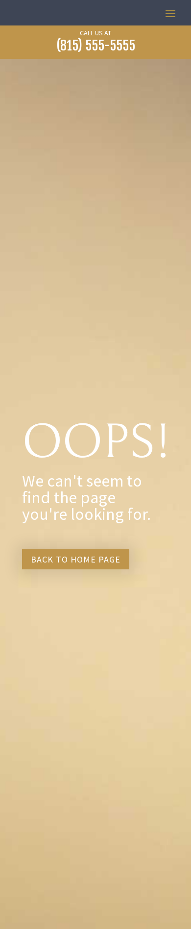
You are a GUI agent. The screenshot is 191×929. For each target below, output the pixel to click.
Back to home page (75, 559)
